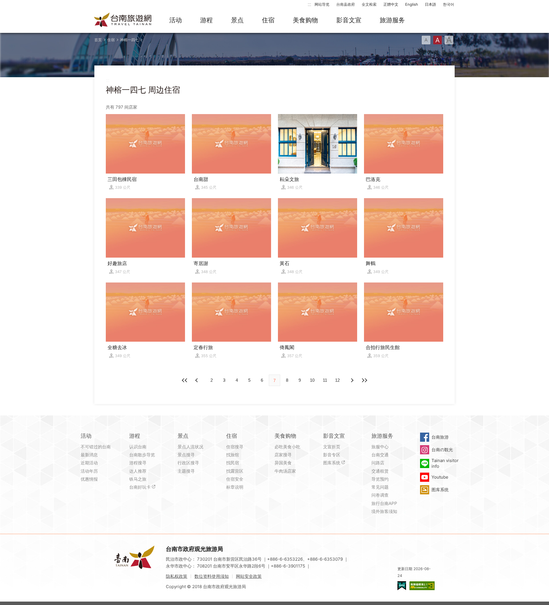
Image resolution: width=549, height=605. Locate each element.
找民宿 (232, 462)
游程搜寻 (137, 462)
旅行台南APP (384, 503)
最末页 (364, 380)
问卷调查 (380, 495)
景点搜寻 (186, 454)
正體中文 (390, 4)
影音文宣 (348, 20)
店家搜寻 (283, 454)
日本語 (430, 4)
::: (309, 4)
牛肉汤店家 (285, 471)
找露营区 (234, 471)
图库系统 (331, 462)
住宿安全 (234, 479)
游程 (206, 20)
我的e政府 (401, 585)
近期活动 (89, 462)
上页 (351, 380)
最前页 (184, 380)
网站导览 (322, 4)
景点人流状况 (190, 446)
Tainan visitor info (445, 463)
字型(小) (426, 40)
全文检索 (369, 4)
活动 (175, 20)
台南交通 (380, 454)
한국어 (448, 4)
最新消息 (89, 454)
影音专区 (331, 454)
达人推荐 (137, 471)
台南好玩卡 (140, 487)
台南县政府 (345, 4)
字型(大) (449, 40)
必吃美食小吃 (287, 446)
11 (325, 380)
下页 (197, 380)
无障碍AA (422, 585)
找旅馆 (232, 454)
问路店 (377, 462)
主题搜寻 (186, 471)
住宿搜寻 (234, 446)
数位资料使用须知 (211, 576)
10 (312, 380)
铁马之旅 (137, 479)
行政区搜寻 (188, 462)
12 (337, 380)
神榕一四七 (129, 39)
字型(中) (437, 40)
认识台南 (137, 446)
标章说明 (234, 487)
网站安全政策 (249, 576)
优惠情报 (89, 479)
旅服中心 (380, 446)
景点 (237, 20)
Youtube (439, 477)
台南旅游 (440, 437)
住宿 (268, 20)
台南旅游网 (123, 20)
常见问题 (380, 487)
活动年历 (89, 471)
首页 (98, 39)
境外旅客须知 (384, 511)
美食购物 (305, 20)
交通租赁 (380, 471)
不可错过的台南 (96, 446)
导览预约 (380, 479)
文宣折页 (331, 446)
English (411, 4)
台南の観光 (442, 449)
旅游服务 (392, 20)
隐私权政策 (176, 576)
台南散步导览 (142, 454)
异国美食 (283, 462)
